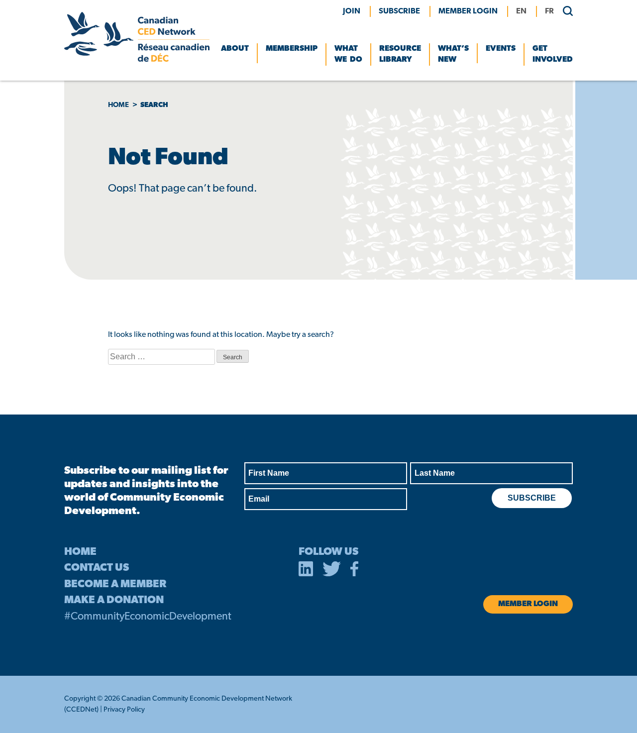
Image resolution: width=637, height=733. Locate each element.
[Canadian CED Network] (137, 60)
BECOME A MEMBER (115, 584)
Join (351, 11)
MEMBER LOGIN (468, 11)
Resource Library (400, 54)
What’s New (453, 54)
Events (501, 49)
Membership (292, 49)
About (235, 49)
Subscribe (399, 11)
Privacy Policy (124, 710)
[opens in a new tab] (306, 570)
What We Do (348, 54)
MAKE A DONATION (114, 600)
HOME (80, 552)
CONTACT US (96, 568)
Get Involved (552, 54)
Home (118, 105)
